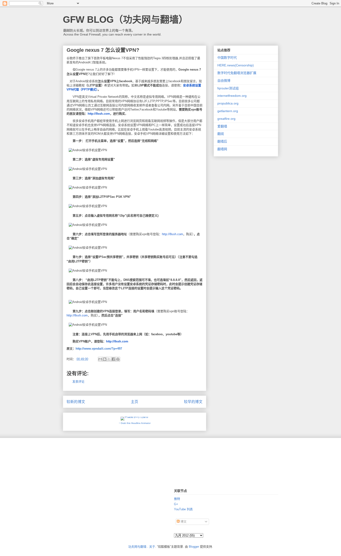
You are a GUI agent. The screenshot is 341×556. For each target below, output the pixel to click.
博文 (183, 521)
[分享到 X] (109, 359)
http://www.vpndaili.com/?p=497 (99, 348)
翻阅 (220, 134)
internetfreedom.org (232, 96)
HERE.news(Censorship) (235, 65)
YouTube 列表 (183, 509)
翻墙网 (222, 149)
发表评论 (78, 381)
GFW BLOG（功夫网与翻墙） (125, 19)
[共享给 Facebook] (113, 359)
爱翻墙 (222, 126)
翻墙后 (222, 141)
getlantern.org (227, 111)
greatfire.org (226, 118)
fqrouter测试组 (228, 88)
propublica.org (227, 103)
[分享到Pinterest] (118, 359)
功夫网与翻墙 (137, 546)
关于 (152, 546)
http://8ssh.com (99, 113)
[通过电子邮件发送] (100, 359)
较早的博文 (193, 402)
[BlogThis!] (104, 359)
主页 (134, 402)
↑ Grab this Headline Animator (135, 423)
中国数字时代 (227, 57)
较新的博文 (76, 402)
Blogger (194, 546)
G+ (176, 504)
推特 (177, 499)
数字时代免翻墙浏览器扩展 (236, 73)
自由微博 (223, 80)
